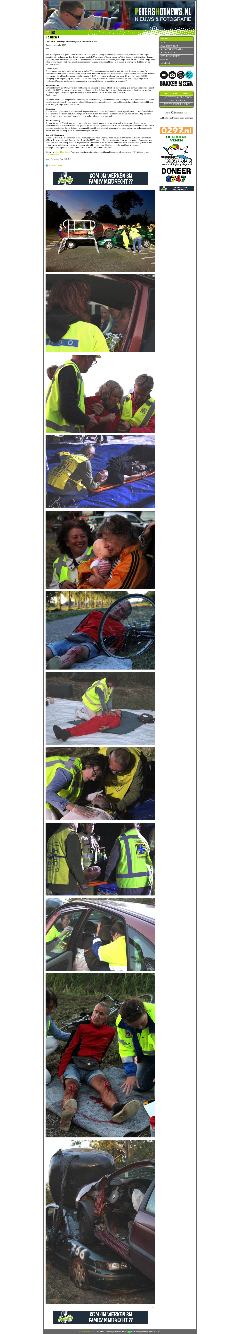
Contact (165, 63)
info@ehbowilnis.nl (62, 152)
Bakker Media (177, 100)
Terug (153, 1307)
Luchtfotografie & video (177, 97)
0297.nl (164, 59)
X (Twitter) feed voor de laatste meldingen (176, 118)
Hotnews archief (170, 56)
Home (163, 42)
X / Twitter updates (171, 49)
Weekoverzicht (169, 52)
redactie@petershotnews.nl (116, 1332)
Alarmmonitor (169, 46)
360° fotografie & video (177, 104)
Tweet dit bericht (55, 166)
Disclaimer (100, 1332)
